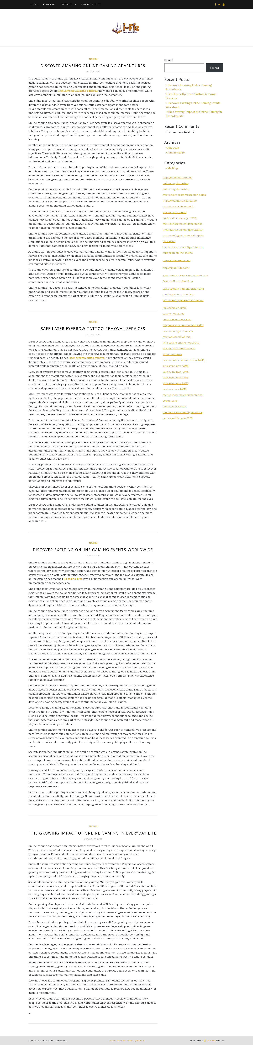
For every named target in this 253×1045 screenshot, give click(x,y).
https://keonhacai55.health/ (180, 200)
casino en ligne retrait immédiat (183, 300)
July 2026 (173, 147)
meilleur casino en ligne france (182, 223)
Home (34, 4)
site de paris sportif (174, 212)
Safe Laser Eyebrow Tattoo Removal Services (93, 328)
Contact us (68, 4)
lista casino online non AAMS (181, 342)
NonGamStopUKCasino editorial (78, 90)
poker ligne (170, 400)
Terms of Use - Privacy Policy (127, 1040)
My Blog (93, 59)
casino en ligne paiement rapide (183, 235)
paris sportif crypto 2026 (177, 418)
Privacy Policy (91, 4)
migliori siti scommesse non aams (184, 194)
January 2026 (176, 152)
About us (49, 4)
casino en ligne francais (178, 331)
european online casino (178, 252)
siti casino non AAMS (175, 371)
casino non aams (173, 313)
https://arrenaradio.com (177, 177)
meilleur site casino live (178, 294)
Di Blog (210, 1040)
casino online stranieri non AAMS (183, 360)
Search (168, 60)
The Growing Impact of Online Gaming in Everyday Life (93, 833)
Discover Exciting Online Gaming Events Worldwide (93, 549)
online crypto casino (175, 183)
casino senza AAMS (174, 389)
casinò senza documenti (178, 206)
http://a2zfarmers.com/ (176, 260)
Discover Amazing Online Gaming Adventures (93, 65)
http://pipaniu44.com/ (176, 267)
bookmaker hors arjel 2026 (179, 218)
